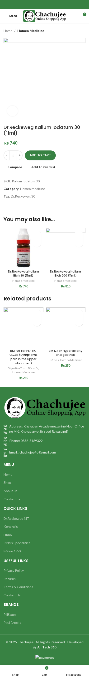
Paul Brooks (12, 623)
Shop (7, 482)
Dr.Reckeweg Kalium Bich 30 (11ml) (23, 273)
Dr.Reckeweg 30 (23, 196)
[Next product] (83, 30)
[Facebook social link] (33, 4)
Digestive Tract (17, 368)
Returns (10, 579)
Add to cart (40, 155)
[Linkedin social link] (50, 4)
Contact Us (12, 595)
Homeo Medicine (30, 31)
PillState (10, 614)
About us (10, 491)
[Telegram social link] (55, 4)
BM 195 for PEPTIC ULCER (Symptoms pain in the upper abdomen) (23, 357)
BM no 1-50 (12, 551)
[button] (37, 243)
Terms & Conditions (18, 587)
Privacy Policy (14, 570)
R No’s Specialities (17, 543)
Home (8, 31)
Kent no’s (11, 526)
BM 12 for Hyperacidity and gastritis (65, 353)
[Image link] (44, 407)
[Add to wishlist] (37, 234)
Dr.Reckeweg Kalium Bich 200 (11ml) (65, 273)
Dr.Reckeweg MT (16, 518)
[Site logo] (44, 16)
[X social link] (39, 4)
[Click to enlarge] (12, 111)
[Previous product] (73, 30)
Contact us (12, 499)
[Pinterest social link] (44, 4)
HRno (8, 535)
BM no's (33, 368)
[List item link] (44, 441)
